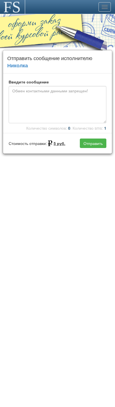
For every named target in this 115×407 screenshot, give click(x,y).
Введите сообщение (29, 82)
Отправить (93, 143)
